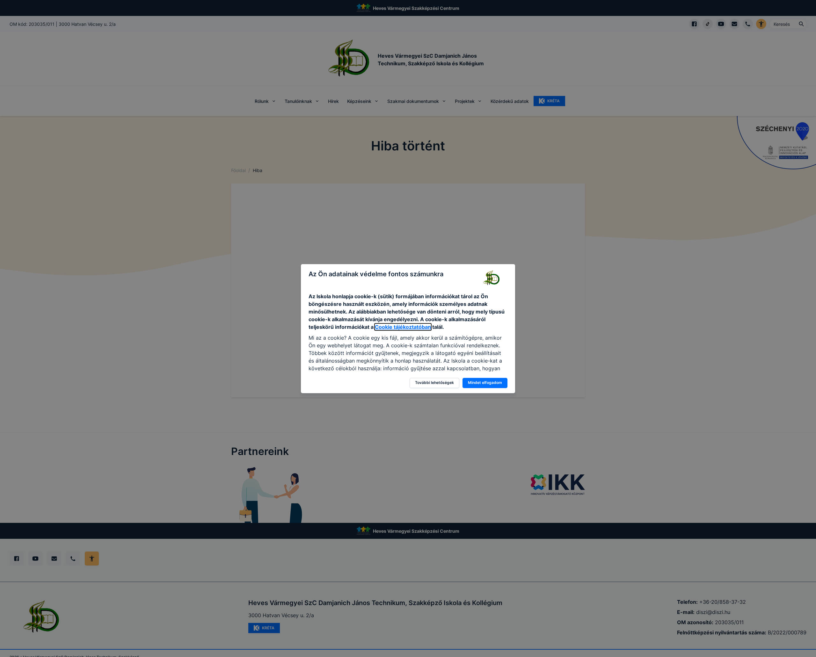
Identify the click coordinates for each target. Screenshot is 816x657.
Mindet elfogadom (485, 382)
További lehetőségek (434, 382)
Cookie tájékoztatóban (403, 327)
